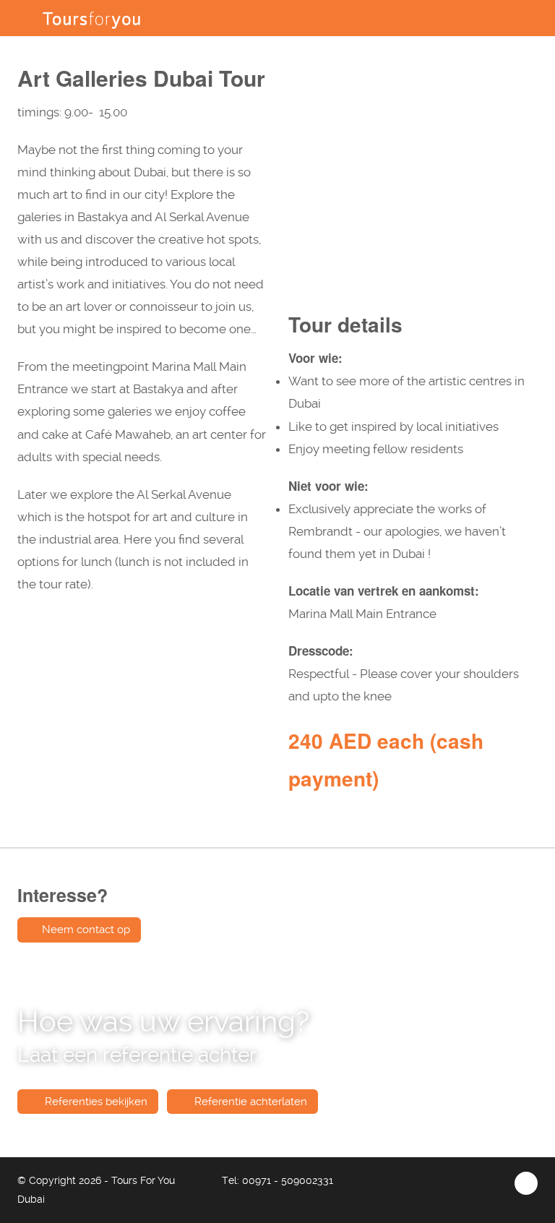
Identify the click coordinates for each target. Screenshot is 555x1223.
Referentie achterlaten (249, 1101)
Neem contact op (86, 929)
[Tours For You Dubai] (91, 18)
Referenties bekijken (94, 1101)
